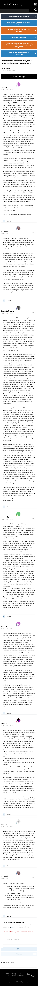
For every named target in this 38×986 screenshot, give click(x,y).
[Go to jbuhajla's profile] (18, 821)
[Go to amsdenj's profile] (18, 228)
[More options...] (33, 89)
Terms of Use (8, 975)
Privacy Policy (13, 974)
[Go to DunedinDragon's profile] (18, 308)
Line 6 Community (12, 4)
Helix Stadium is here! (19, 37)
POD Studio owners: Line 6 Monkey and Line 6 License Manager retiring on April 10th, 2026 (19, 45)
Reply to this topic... (13, 939)
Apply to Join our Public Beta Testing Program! (19, 23)
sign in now (14, 927)
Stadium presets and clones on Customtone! (19, 53)
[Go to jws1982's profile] (18, 720)
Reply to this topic (19, 77)
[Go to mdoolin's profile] (18, 84)
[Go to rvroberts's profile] (18, 514)
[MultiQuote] (4, 221)
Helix (13, 70)
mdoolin (7, 68)
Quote (9, 221)
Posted (7, 89)
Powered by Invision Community (19, 983)
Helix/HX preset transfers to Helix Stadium (19, 30)
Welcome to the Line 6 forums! (19, 16)
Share (20, 949)
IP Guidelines (20, 974)
